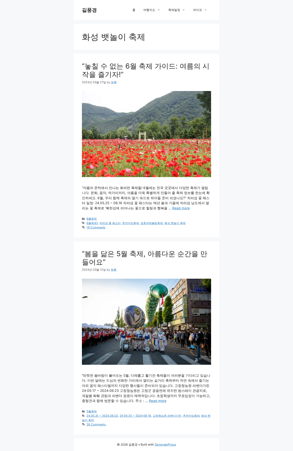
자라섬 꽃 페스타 (110, 223)
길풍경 (89, 10)
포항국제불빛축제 (152, 223)
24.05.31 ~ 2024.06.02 (102, 415)
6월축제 (92, 218)
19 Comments (96, 227)
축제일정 (174, 10)
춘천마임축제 (130, 223)
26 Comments (96, 424)
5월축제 (92, 411)
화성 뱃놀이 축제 (175, 223)
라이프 (197, 10)
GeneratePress (165, 444)
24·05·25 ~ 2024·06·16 (135, 415)
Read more (181, 208)
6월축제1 (92, 223)
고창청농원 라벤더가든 (167, 415)
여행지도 (149, 10)
